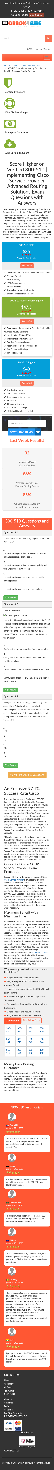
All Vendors (9, 1384)
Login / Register (44, 49)
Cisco (15, 66)
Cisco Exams (12, 1020)
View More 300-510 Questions (27, 775)
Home (7, 66)
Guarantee (8, 1403)
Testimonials (9, 1391)
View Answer (10, 598)
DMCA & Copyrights (13, 1413)
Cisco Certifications (39, 953)
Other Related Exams (31, 1020)
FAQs (31, 49)
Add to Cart (27, 266)
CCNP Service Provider (30, 66)
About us (8, 1399)
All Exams (8, 1387)
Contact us (8, 1410)
